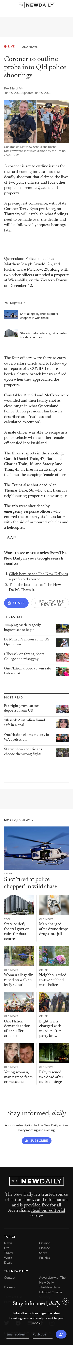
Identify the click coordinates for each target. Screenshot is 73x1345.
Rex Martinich (13, 88)
